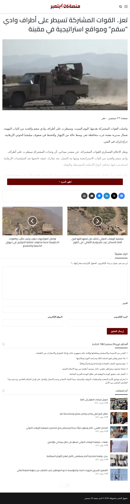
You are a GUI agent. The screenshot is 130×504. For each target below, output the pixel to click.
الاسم (125, 303)
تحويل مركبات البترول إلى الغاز (94, 399)
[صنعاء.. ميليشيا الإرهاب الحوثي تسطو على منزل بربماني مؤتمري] (119, 446)
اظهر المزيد (66, 182)
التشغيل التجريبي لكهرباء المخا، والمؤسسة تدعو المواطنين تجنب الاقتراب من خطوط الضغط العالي (62, 470)
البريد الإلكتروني (121, 317)
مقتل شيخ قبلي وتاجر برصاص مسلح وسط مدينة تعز (84, 414)
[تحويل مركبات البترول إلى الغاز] (119, 404)
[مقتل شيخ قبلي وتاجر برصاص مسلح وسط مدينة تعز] (119, 418)
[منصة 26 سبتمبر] (65, 6)
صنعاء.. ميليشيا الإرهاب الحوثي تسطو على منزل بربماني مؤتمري (77, 442)
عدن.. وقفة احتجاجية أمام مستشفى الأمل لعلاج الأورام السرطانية (77, 456)
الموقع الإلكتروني (55, 317)
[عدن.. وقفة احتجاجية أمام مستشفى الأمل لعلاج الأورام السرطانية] (119, 460)
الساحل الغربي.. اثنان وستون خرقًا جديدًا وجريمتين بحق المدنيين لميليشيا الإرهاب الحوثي (67, 428)
